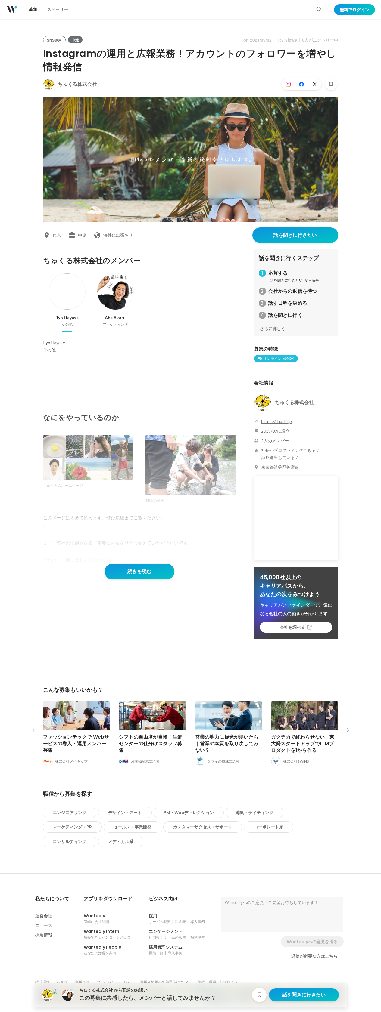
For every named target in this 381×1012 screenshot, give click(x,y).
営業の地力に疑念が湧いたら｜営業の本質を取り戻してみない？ (227, 743)
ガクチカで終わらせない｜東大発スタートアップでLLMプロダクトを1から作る (303, 743)
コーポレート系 (268, 827)
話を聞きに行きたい (295, 235)
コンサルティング (69, 841)
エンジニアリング (69, 813)
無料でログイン (354, 10)
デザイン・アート (125, 813)
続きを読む (139, 571)
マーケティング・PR (72, 827)
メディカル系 (120, 841)
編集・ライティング (254, 813)
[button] (52, 898)
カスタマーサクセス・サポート (202, 827)
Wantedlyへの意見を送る (312, 942)
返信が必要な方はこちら (314, 956)
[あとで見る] (331, 84)
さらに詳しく (272, 329)
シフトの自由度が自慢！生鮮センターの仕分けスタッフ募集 (151, 743)
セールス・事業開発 (132, 827)
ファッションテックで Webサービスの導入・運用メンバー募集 (76, 743)
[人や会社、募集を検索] (319, 10)
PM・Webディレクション (189, 813)
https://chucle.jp (276, 421)
